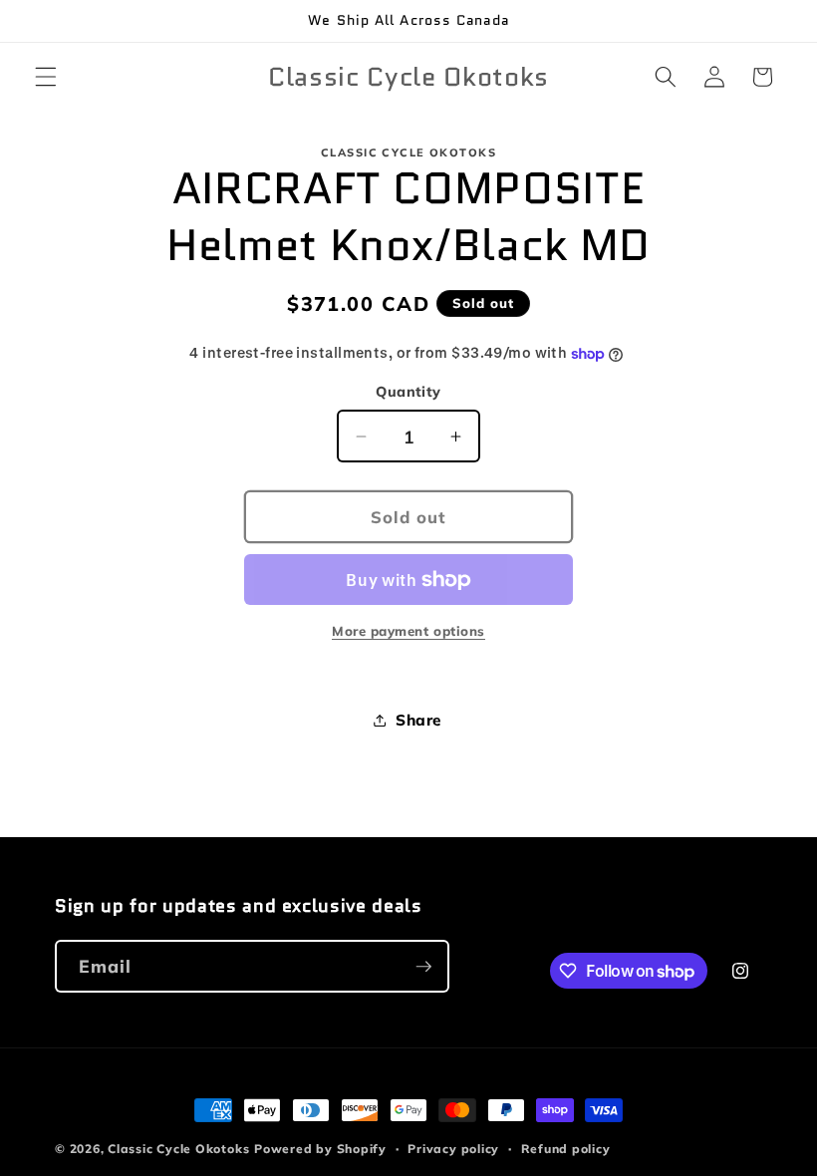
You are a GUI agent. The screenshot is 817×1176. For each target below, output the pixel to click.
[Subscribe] (423, 967)
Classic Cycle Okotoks (178, 1148)
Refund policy (566, 1148)
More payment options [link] (408, 631)
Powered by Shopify (320, 1148)
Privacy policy (453, 1148)
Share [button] (418, 720)
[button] (46, 77)
